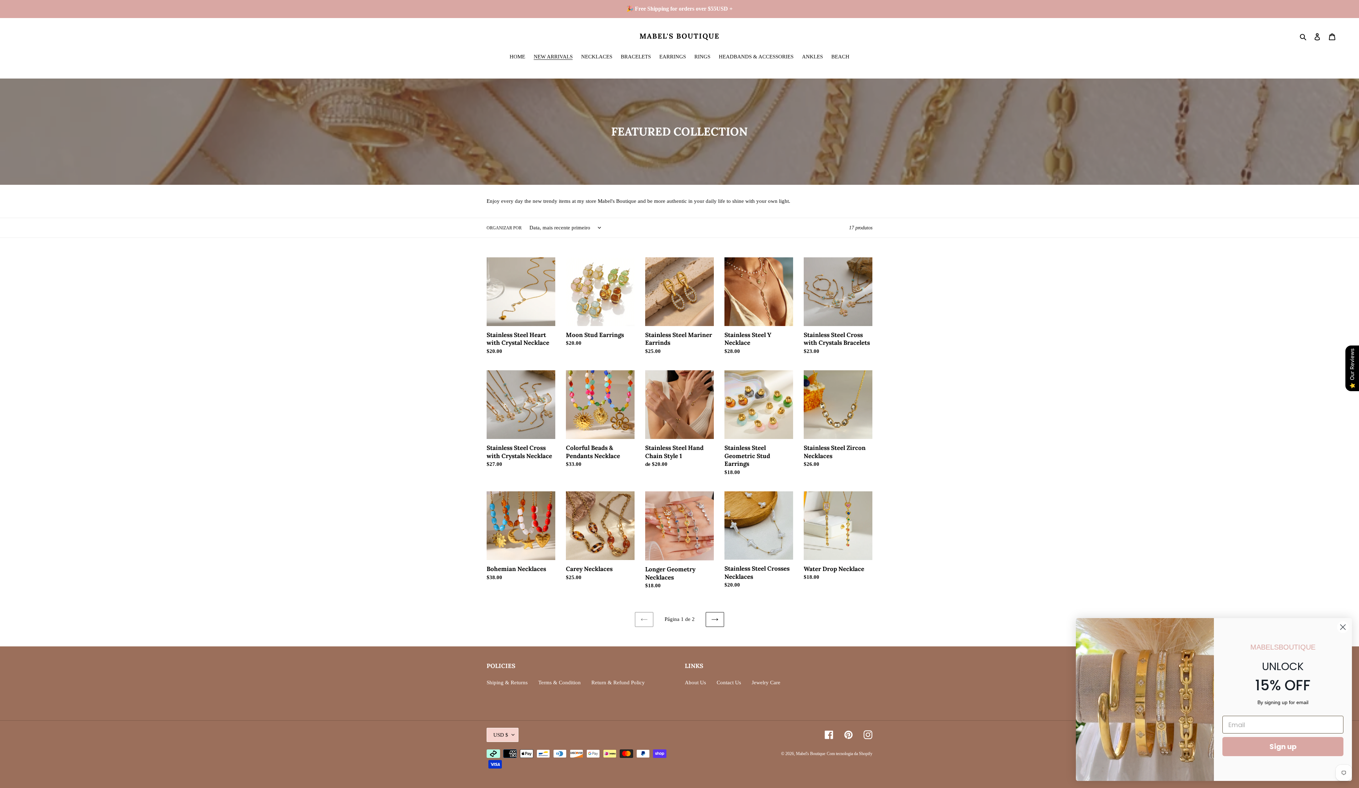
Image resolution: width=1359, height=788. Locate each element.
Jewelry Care (766, 682)
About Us (695, 682)
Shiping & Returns (507, 682)
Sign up (1283, 747)
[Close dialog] (1343, 627)
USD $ (500, 735)
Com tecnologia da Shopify (849, 753)
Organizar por (504, 227)
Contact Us (729, 682)
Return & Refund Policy (618, 682)
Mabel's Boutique (679, 36)
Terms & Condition (559, 682)
